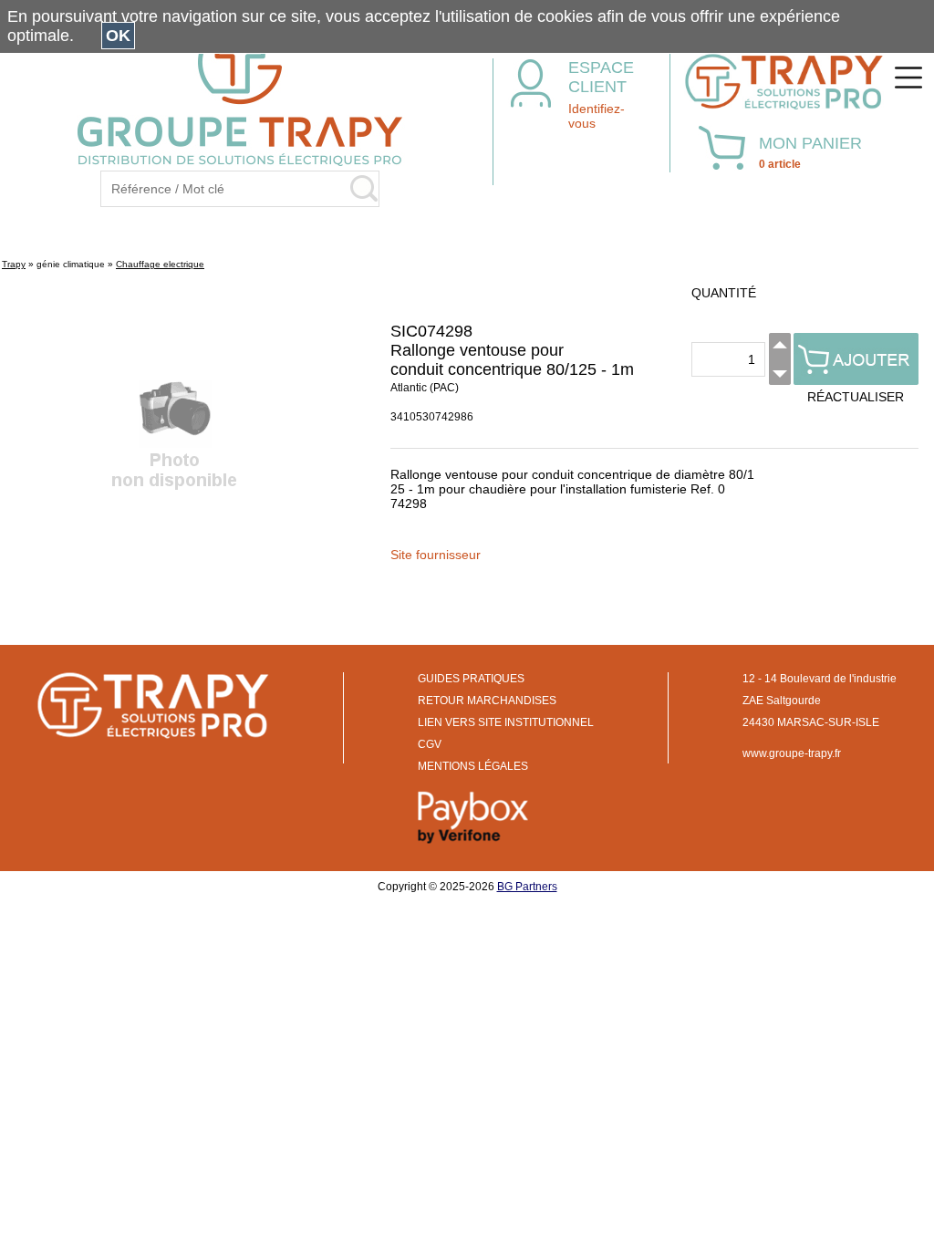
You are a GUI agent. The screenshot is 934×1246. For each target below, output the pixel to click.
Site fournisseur (435, 554)
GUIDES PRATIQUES (471, 678)
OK (118, 35)
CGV (429, 744)
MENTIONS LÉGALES (473, 766)
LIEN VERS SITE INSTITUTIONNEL (506, 722)
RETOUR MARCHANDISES (487, 700)
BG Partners (527, 886)
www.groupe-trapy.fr (791, 753)
